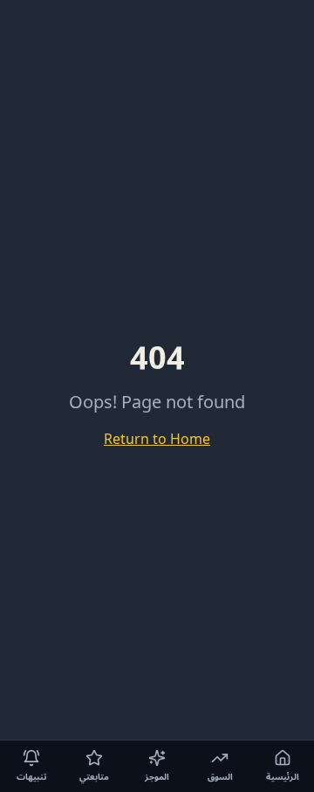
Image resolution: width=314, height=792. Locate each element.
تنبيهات (32, 777)
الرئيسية (282, 777)
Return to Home (157, 439)
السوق (220, 777)
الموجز (157, 777)
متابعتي (94, 777)
